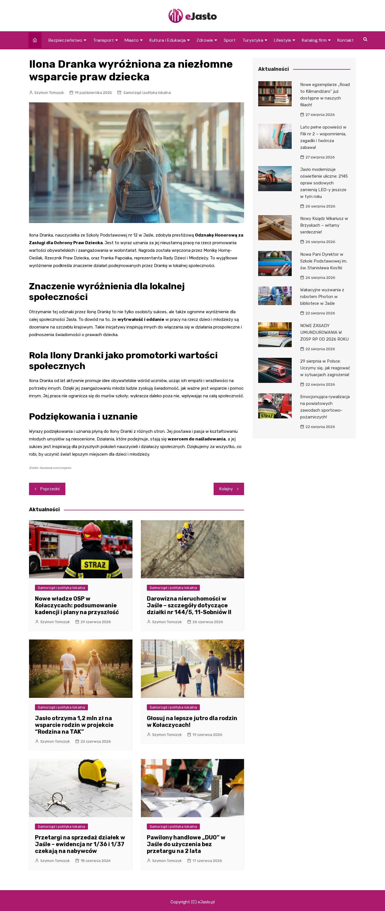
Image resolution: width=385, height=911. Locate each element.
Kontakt (345, 40)
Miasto (132, 40)
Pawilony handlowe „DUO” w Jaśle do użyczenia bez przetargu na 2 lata (186, 844)
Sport (230, 40)
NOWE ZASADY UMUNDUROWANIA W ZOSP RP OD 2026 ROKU (324, 332)
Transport (103, 40)
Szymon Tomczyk (49, 93)
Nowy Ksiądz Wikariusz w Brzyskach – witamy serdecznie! (324, 225)
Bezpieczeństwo (65, 40)
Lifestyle (282, 40)
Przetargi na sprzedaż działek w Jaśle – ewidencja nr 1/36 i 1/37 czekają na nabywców (80, 844)
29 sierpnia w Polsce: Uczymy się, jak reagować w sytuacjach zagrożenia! (325, 368)
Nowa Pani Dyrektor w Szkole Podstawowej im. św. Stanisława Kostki (323, 261)
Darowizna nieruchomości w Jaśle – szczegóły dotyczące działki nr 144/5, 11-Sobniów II (189, 605)
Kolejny (226, 489)
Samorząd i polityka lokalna (147, 93)
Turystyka (252, 40)
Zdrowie (204, 40)
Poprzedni (50, 489)
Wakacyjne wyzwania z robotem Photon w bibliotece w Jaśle (322, 296)
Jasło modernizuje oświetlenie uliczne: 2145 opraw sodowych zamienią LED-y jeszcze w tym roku (324, 183)
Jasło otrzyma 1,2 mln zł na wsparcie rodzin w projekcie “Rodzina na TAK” (74, 725)
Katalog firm (314, 40)
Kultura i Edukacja (167, 40)
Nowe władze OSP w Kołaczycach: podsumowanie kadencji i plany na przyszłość (77, 605)
